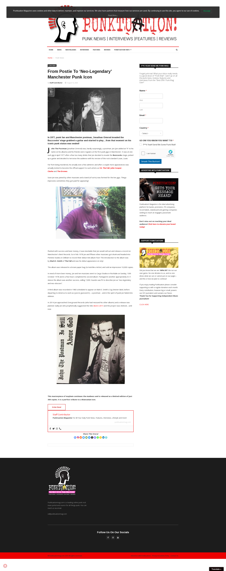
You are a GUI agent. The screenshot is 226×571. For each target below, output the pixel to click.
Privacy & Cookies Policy (160, 556)
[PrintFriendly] (106, 437)
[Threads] (92, 437)
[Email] (86, 437)
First (141, 100)
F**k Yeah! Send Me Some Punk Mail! (159, 144)
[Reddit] (81, 437)
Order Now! (56, 407)
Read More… (113, 15)
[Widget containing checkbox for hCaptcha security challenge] (157, 153)
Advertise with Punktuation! (141, 556)
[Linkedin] (103, 437)
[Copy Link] (100, 437)
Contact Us (174, 556)
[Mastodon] (95, 437)
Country (144, 128)
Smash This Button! (150, 161)
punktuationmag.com (123, 422)
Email (142, 115)
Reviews (107, 50)
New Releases (70, 50)
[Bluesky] (89, 437)
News (59, 50)
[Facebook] (75, 437)
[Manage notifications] (5, 566)
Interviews (84, 50)
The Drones (62, 171)
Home (51, 50)
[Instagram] (78, 437)
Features (96, 50)
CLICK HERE (144, 304)
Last (141, 110)
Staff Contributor (56, 83)
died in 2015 (98, 306)
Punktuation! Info (122, 50)
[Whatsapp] (98, 437)
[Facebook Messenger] (83, 437)
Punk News (59, 58)
